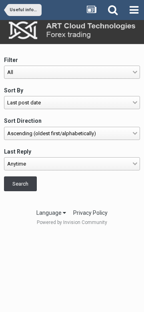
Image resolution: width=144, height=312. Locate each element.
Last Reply (17, 151)
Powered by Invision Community (72, 222)
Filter (11, 60)
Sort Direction (23, 121)
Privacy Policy (90, 213)
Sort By (13, 90)
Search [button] (20, 184)
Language (49, 213)
